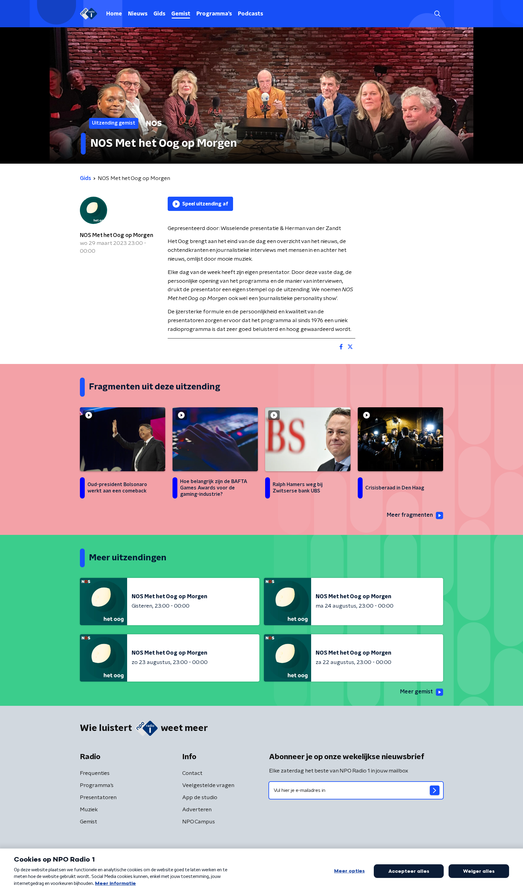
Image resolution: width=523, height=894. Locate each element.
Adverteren (197, 809)
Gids (159, 14)
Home (114, 14)
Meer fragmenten (410, 515)
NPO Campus (198, 822)
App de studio (199, 797)
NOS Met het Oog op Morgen (116, 235)
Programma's (214, 14)
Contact (192, 773)
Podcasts (250, 14)
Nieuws (137, 14)
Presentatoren (98, 797)
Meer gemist (416, 692)
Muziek (89, 809)
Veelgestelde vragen (208, 785)
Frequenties (95, 773)
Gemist (180, 14)
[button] (437, 13)
